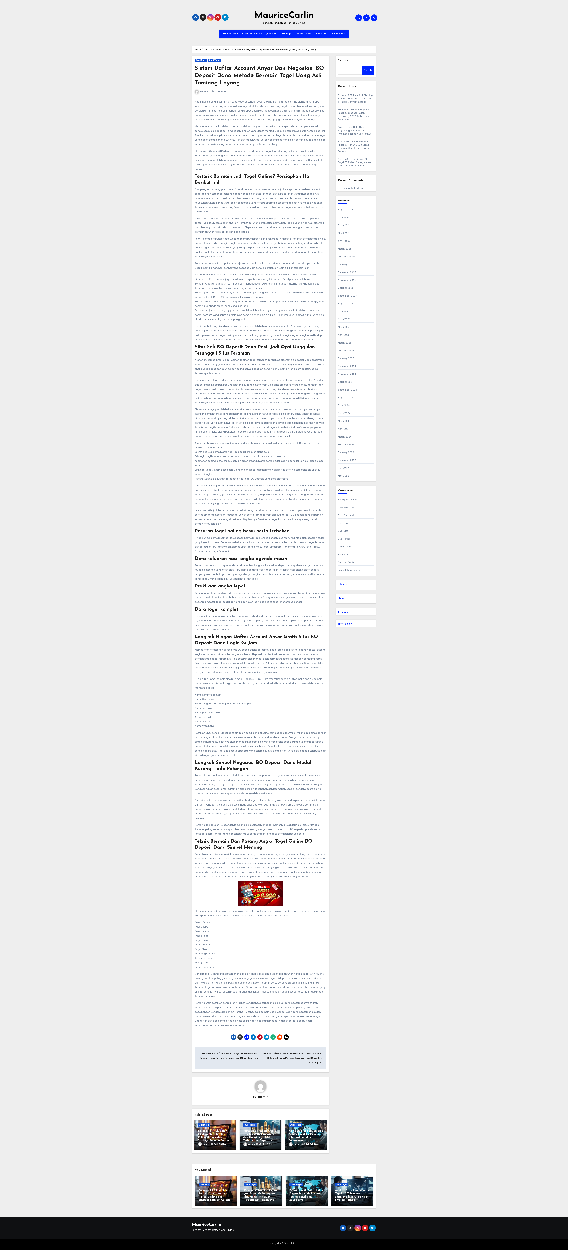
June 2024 (344, 413)
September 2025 (347, 295)
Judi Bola (343, 523)
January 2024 (346, 452)
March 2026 (345, 248)
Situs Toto (343, 584)
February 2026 (346, 256)
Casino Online (346, 507)
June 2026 (344, 225)
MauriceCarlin (284, 15)
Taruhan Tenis (339, 34)
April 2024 (344, 428)
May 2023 (343, 475)
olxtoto (342, 598)
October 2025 (346, 288)
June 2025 (344, 319)
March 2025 (344, 342)
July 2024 (344, 405)
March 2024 (345, 436)
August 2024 (345, 397)
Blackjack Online (252, 34)
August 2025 (345, 303)
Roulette (321, 34)
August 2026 (345, 209)
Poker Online (304, 34)
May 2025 (343, 327)
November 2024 (347, 374)
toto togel (343, 612)
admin (207, 91)
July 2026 (344, 217)
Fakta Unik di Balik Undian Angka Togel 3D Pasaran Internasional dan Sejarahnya (355, 130)
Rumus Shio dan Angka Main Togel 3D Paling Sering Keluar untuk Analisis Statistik (354, 162)
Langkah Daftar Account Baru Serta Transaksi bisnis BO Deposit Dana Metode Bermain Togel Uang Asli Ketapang (291, 1058)
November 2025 (347, 280)
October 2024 (346, 382)
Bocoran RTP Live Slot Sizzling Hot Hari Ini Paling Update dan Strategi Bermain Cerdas (355, 98)
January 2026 (346, 264)
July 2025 (344, 311)
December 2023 (347, 460)
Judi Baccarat (230, 34)
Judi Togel (286, 34)
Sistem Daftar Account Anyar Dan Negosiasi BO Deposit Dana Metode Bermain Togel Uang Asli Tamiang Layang (259, 76)
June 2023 (344, 468)
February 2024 (346, 444)
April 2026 (344, 241)
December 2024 (347, 366)
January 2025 (346, 358)
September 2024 (347, 389)
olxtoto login (345, 623)
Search (343, 60)
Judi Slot (271, 34)
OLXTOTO (295, 1243)
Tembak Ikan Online (349, 570)
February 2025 (346, 350)
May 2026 (343, 233)
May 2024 (343, 421)
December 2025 (347, 272)
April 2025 (344, 335)
